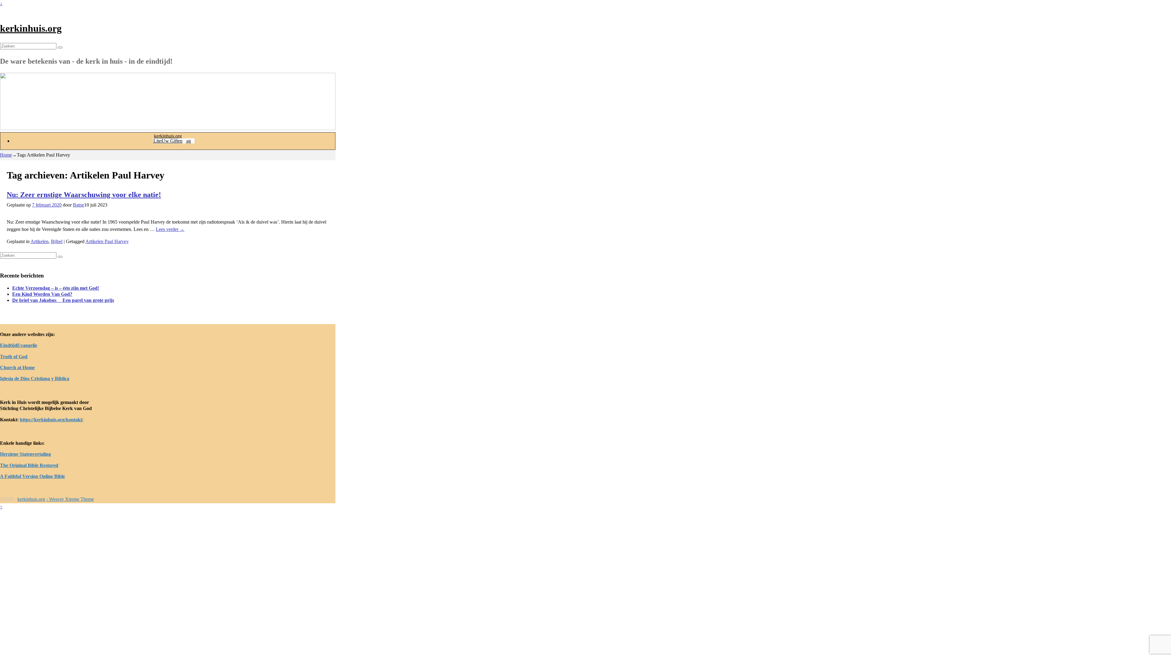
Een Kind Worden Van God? (42, 294)
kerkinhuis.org (31, 28)
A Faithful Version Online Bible (32, 476)
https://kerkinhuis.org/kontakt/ (51, 419)
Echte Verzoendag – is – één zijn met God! (55, 288)
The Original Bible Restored (29, 465)
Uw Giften (172, 140)
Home (6, 154)
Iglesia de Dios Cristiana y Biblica (34, 378)
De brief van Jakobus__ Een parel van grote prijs (63, 300)
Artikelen (39, 241)
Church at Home (17, 367)
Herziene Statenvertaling (25, 454)
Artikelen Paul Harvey (107, 241)
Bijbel (57, 241)
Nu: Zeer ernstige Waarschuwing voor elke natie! (84, 195)
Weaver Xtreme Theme (71, 499)
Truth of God (13, 356)
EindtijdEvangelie (18, 345)
